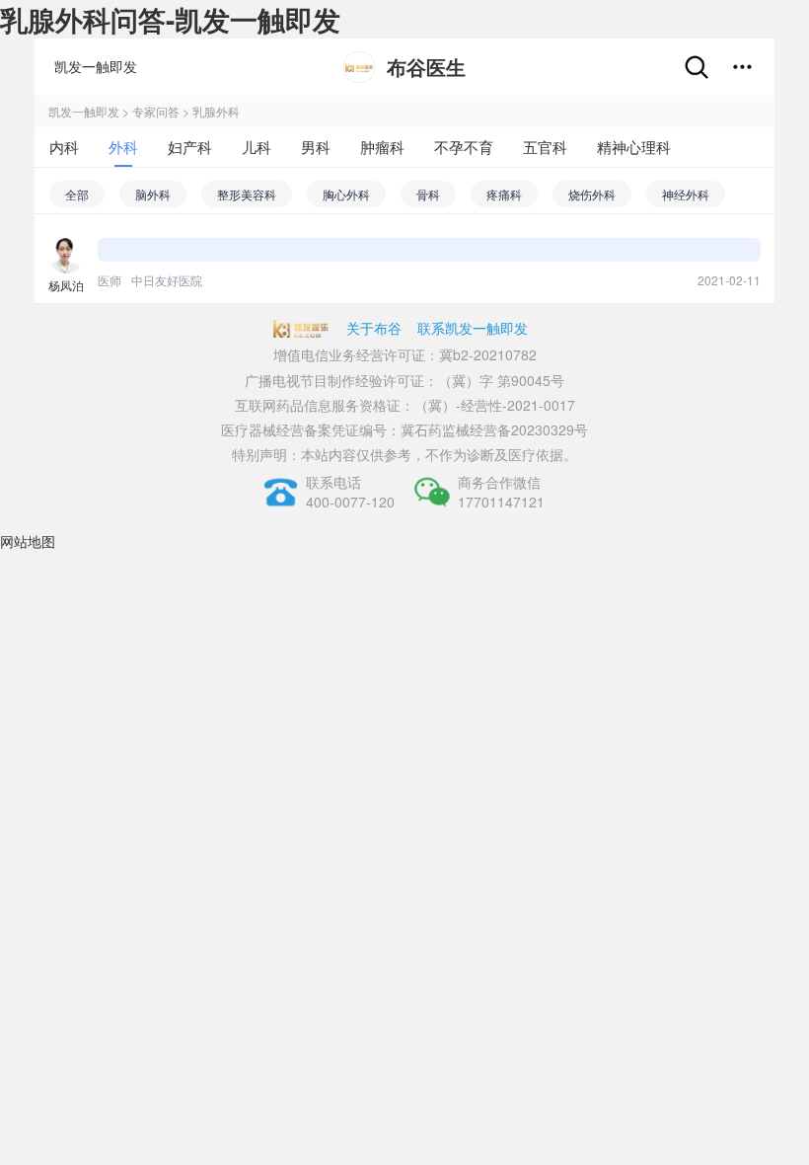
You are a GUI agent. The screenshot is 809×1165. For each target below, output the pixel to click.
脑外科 (153, 194)
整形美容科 (246, 194)
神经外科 (685, 194)
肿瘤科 (382, 146)
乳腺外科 (216, 111)
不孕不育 (463, 146)
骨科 (428, 194)
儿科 (256, 146)
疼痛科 (504, 194)
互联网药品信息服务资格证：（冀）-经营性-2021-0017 (405, 405)
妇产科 (190, 146)
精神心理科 (634, 146)
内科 (64, 146)
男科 (316, 146)
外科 (123, 146)
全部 (77, 194)
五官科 (545, 146)
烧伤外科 (592, 194)
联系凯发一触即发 (472, 328)
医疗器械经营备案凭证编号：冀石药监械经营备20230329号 (404, 429)
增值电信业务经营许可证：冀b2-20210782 (405, 354)
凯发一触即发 (95, 66)
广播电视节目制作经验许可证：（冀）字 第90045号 (404, 380)
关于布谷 (374, 328)
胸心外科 (346, 194)
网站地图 (27, 541)
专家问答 (156, 111)
